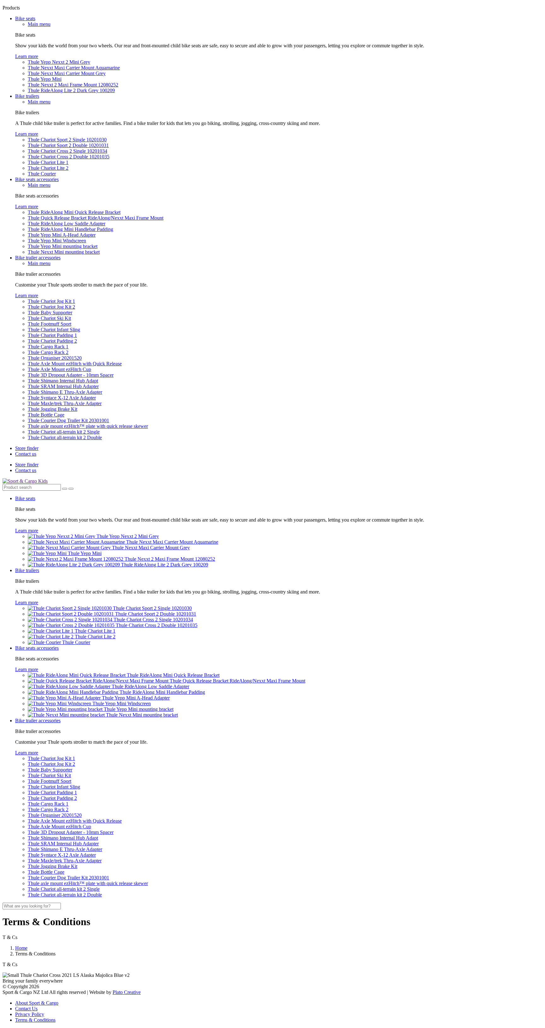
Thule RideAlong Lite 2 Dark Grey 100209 (71, 90)
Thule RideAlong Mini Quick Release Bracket (74, 212)
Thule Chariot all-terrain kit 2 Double (65, 437)
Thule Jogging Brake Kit (52, 409)
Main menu (39, 24)
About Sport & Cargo (36, 1003)
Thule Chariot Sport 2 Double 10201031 (68, 145)
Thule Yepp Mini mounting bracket (62, 246)
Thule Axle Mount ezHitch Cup (59, 369)
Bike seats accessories (37, 179)
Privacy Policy (29, 1014)
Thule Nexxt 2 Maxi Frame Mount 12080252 (73, 84)
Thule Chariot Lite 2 (48, 168)
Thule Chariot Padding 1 (52, 335)
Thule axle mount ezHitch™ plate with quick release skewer (88, 426)
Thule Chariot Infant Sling (54, 329)
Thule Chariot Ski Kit (49, 318)
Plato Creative (127, 992)
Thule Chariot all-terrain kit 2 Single (64, 431)
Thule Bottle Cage (46, 414)
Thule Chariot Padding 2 (52, 341)
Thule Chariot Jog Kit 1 (51, 301)
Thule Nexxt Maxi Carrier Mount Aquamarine (74, 67)
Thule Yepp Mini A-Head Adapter (62, 235)
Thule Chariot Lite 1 (48, 162)
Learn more (26, 56)
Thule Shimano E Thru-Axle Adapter (65, 392)
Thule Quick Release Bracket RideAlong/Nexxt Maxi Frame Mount (95, 218)
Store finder (26, 448)
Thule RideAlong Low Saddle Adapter (66, 223)
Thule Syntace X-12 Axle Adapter (62, 397)
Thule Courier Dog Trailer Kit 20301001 (68, 420)
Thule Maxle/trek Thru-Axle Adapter (65, 403)
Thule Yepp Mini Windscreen (57, 240)
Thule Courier (42, 173)
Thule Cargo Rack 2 (48, 352)
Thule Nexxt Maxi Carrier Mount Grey (67, 73)
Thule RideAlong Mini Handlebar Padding (70, 229)
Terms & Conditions (35, 1020)
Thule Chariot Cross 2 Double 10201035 (68, 156)
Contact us (25, 454)
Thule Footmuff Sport (49, 324)
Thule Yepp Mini (45, 79)
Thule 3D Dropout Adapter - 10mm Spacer (71, 375)
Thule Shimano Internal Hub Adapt (63, 380)
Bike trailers (27, 96)
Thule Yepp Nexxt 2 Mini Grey (59, 62)
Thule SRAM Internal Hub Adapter (63, 386)
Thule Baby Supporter (50, 312)
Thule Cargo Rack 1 (48, 346)
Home (21, 948)
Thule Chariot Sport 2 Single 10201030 (67, 139)
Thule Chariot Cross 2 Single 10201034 (67, 151)
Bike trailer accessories (38, 257)
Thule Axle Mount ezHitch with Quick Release (75, 363)
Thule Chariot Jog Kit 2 (51, 307)
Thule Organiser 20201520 (55, 358)
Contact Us (26, 1008)
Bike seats (25, 18)
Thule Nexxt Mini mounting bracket (64, 252)
